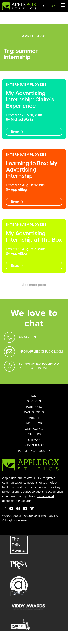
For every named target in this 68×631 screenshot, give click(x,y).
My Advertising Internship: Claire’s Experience (30, 100)
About (34, 418)
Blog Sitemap (34, 445)
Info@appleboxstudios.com (41, 351)
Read (15, 132)
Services (34, 401)
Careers (34, 434)
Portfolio (34, 407)
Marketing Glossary (34, 451)
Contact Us (34, 429)
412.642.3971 (27, 337)
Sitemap (34, 440)
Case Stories (34, 412)
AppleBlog (19, 190)
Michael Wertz (22, 120)
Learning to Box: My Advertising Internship (31, 170)
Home (34, 396)
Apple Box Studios (25, 516)
